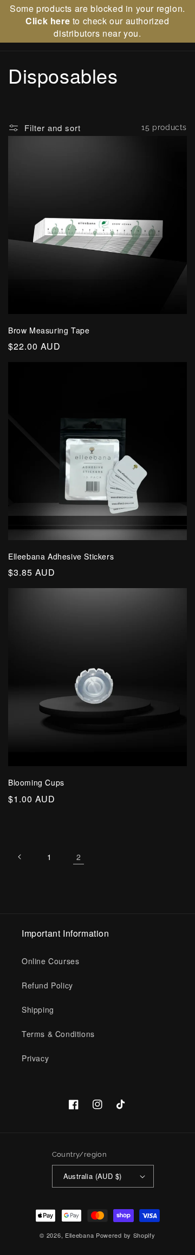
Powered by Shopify (125, 1235)
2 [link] (78, 856)
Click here (47, 21)
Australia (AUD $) (92, 1176)
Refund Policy (47, 985)
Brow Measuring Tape (48, 330)
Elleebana (79, 1235)
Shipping (38, 1009)
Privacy (35, 1058)
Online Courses (50, 961)
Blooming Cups (36, 783)
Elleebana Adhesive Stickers (61, 557)
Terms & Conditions (58, 1033)
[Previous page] (20, 857)
